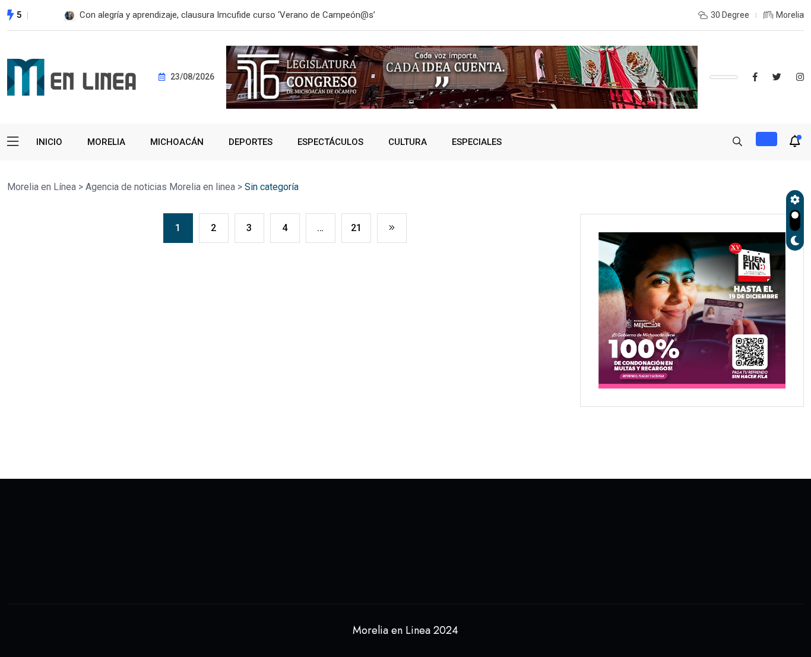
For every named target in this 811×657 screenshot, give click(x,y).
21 (356, 227)
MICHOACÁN (177, 142)
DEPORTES (251, 142)
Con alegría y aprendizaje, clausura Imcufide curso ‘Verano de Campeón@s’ (227, 15)
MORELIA (106, 142)
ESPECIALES (477, 142)
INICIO (49, 142)
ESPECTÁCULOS (330, 142)
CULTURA (407, 142)
